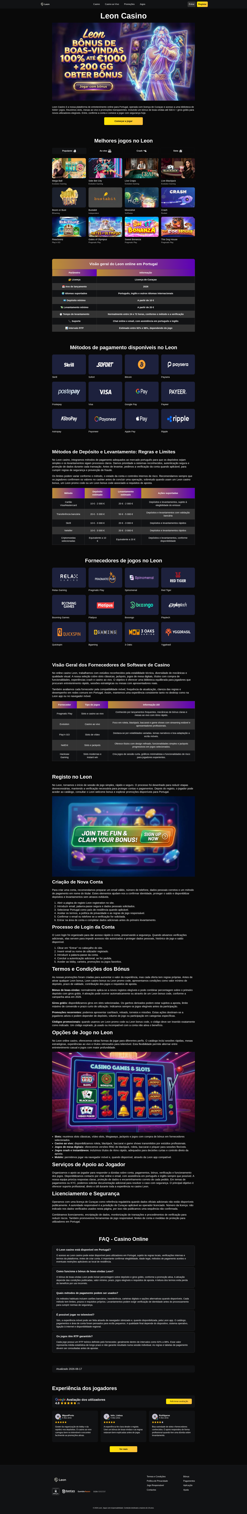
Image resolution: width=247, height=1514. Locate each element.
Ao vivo (103, 151)
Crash (140, 151)
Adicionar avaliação (179, 1401)
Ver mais (123, 1449)
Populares (67, 151)
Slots (175, 151)
